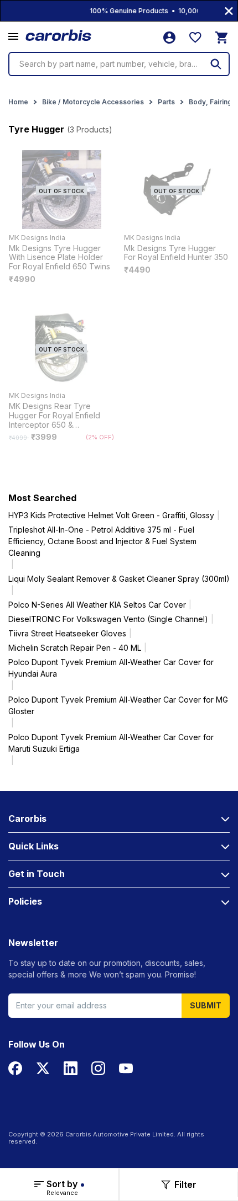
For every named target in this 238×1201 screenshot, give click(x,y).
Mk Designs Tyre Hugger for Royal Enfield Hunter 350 (176, 253)
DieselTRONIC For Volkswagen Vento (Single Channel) (108, 619)
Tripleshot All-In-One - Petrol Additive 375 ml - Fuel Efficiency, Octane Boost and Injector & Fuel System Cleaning (102, 541)
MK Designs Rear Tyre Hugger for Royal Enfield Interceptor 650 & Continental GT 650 (54, 415)
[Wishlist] (195, 37)
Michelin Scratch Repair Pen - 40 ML (74, 647)
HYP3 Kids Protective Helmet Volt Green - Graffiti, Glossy (111, 515)
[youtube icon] (126, 1068)
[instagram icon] (98, 1068)
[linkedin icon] (70, 1068)
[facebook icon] (15, 1068)
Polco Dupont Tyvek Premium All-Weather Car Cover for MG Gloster (118, 705)
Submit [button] (205, 1005)
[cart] (221, 37)
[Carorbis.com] (58, 35)
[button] (13, 37)
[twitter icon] (43, 1068)
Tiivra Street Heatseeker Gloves (67, 633)
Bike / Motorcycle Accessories (93, 102)
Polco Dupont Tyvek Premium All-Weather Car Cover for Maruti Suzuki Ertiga (111, 742)
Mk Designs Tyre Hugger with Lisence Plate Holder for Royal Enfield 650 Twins (59, 258)
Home (18, 102)
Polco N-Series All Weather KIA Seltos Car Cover (97, 604)
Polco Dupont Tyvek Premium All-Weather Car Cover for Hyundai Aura (111, 667)
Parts (166, 102)
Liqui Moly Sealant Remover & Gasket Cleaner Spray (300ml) (119, 578)
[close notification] (229, 11)
